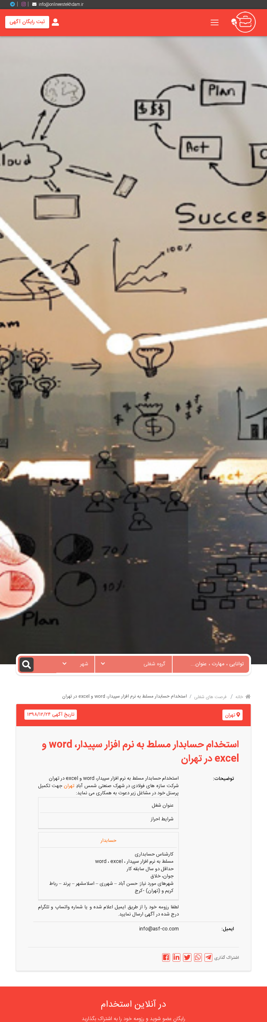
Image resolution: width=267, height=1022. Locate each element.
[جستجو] (37, 664)
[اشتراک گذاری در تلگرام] (208, 957)
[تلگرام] (15, 4)
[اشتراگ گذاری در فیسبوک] (166, 957)
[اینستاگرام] (26, 4)
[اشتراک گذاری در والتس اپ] (198, 957)
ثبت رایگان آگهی (27, 22)
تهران (230, 715)
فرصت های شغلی (211, 697)
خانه (239, 697)
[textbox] (133, 662)
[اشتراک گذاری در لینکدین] (176, 957)
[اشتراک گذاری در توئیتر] (187, 957)
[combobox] (133, 664)
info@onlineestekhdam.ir (61, 4)
